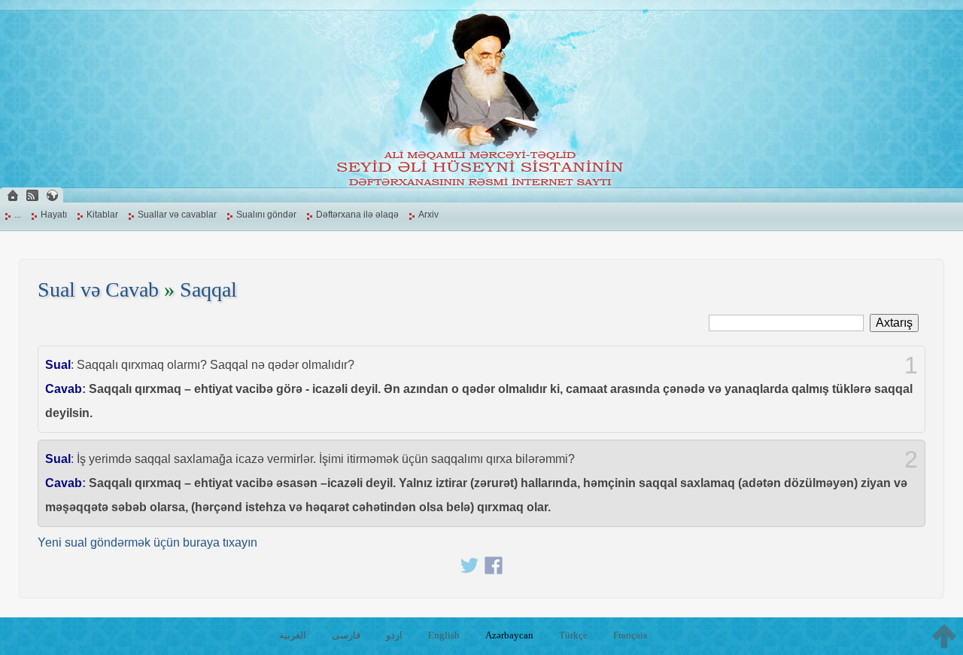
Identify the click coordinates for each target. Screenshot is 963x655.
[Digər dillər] (52, 195)
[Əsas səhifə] (13, 195)
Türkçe (573, 635)
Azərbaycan (509, 635)
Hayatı (54, 214)
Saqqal (208, 289)
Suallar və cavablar (177, 214)
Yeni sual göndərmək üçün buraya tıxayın (147, 542)
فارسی (346, 635)
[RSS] (32, 195)
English (444, 635)
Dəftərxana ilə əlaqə (357, 214)
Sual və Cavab (98, 289)
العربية (292, 635)
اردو (394, 635)
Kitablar (102, 214)
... (17, 214)
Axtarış (894, 322)
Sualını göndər (266, 214)
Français (630, 635)
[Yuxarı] (944, 636)
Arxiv (428, 214)
